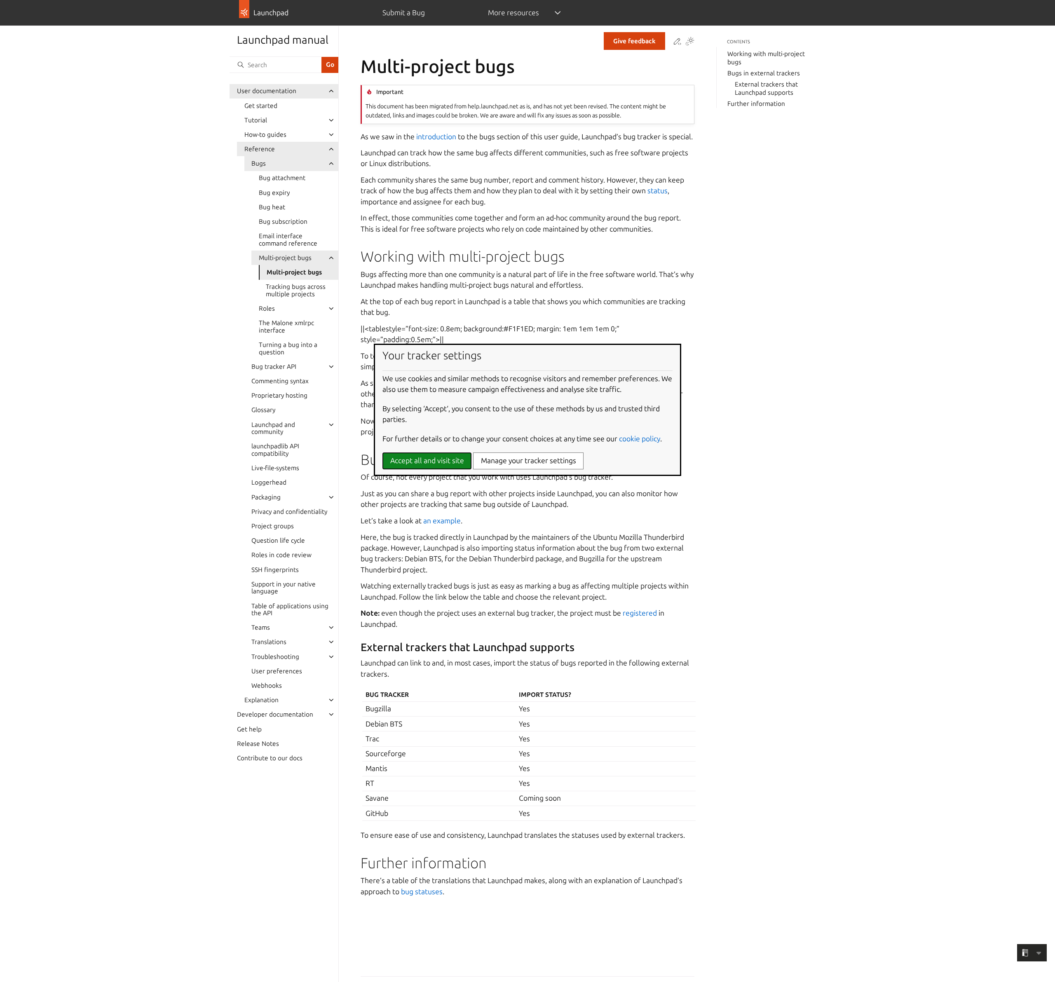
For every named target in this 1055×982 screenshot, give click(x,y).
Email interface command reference (288, 239)
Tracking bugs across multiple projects (296, 290)
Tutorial (255, 120)
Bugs (258, 163)
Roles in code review (281, 554)
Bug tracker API (273, 366)
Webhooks (266, 685)
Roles (267, 308)
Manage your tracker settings (528, 460)
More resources (513, 12)
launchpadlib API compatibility (275, 450)
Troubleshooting (275, 656)
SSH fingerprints (275, 569)
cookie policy (639, 439)
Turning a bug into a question (288, 348)
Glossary (263, 409)
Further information (756, 103)
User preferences (276, 671)
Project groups (272, 526)
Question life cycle (278, 540)
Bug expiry (274, 192)
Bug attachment (282, 177)
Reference (259, 148)
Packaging (266, 497)
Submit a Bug (403, 12)
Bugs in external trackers (763, 73)
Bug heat (272, 207)
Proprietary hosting (279, 395)
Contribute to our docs (269, 758)
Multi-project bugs (285, 257)
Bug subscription (283, 221)
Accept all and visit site (427, 460)
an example (442, 521)
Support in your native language (283, 588)
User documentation (266, 90)
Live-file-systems (275, 467)
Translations (268, 641)
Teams (260, 627)
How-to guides (265, 134)
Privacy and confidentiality (289, 511)
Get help (249, 729)
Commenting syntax (280, 380)
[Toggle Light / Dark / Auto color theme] (689, 42)
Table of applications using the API (289, 609)
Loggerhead (268, 482)
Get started (260, 105)
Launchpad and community (273, 428)
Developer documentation (275, 714)
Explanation (261, 699)
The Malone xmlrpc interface (286, 326)
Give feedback (634, 41)
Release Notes (258, 743)
